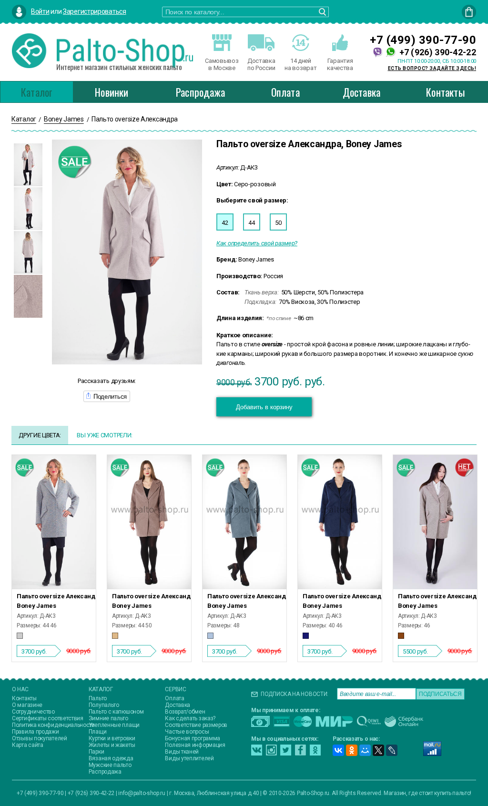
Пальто (98, 698)
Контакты (445, 92)
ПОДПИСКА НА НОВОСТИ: (294, 694)
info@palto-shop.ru (141, 793)
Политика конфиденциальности (53, 725)
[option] (28, 165)
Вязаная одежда (111, 758)
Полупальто (104, 705)
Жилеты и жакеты (112, 745)
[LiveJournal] (391, 750)
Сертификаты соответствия (47, 718)
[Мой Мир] (365, 750)
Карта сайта (27, 745)
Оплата (285, 92)
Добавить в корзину (264, 407)
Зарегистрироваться (94, 11)
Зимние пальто (108, 718)
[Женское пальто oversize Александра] (149, 522)
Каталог (36, 92)
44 (251, 222)
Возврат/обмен (185, 711)
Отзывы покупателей (39, 738)
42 (225, 222)
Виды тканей (182, 751)
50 (278, 222)
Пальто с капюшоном (116, 711)
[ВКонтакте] (338, 750)
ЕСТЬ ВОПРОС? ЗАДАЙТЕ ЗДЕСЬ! (432, 68)
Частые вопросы (187, 731)
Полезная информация (195, 745)
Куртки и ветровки (112, 738)
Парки (96, 751)
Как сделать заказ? (190, 718)
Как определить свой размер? (256, 243)
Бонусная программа (192, 738)
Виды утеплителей (189, 758)
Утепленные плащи (114, 725)
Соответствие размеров (196, 725)
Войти (40, 11)
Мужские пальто (110, 765)
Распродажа (200, 92)
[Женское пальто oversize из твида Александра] (54, 522)
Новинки (111, 92)
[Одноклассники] (351, 750)
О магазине (27, 705)
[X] (378, 750)
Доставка (362, 92)
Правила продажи (35, 731)
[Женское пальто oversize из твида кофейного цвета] (435, 522)
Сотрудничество (33, 711)
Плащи (98, 731)
